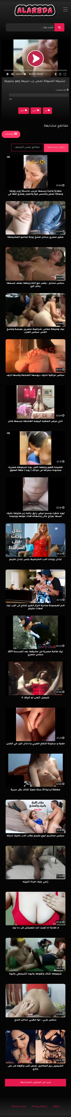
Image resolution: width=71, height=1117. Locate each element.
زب (46, 111)
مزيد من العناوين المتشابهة (35, 1082)
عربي (34, 111)
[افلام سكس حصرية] (35, 11)
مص (22, 111)
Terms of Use (18, 1106)
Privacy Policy (39, 1106)
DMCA (56, 1106)
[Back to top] (60, 1107)
